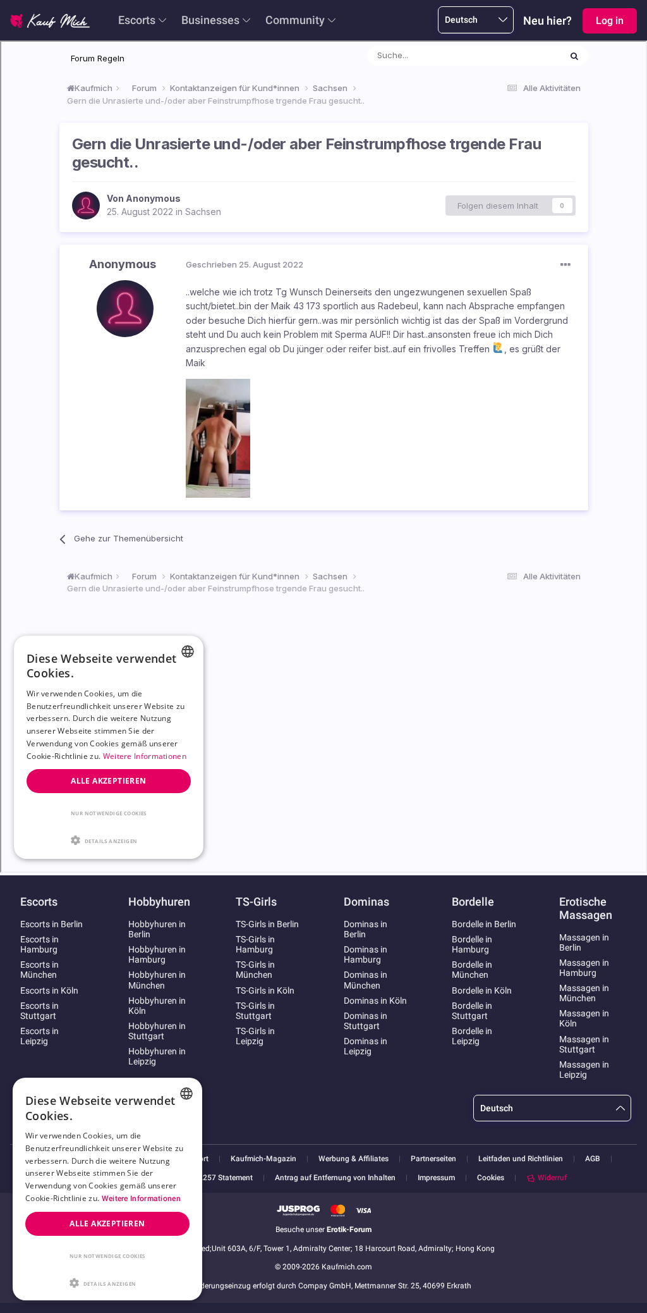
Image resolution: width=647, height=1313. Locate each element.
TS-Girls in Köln (265, 990)
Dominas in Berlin (365, 929)
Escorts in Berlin (51, 924)
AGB (592, 1159)
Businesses (210, 20)
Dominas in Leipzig (365, 1046)
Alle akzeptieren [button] (107, 1223)
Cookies (490, 1177)
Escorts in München (39, 969)
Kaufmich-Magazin (263, 1159)
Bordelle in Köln (482, 990)
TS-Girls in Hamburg (255, 944)
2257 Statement (225, 1178)
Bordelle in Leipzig (472, 1036)
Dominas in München (365, 980)
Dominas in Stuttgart (365, 1021)
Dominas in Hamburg (365, 954)
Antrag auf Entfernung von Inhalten (335, 1178)
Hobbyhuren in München (157, 980)
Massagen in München (584, 993)
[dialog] (107, 1189)
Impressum (436, 1178)
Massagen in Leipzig (584, 1069)
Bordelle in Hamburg (472, 944)
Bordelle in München (472, 969)
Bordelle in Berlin (484, 924)
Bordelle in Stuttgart (472, 1011)
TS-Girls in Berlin (267, 924)
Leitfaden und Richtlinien (520, 1159)
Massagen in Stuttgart (584, 1044)
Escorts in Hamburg (39, 944)
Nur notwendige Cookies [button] (107, 1255)
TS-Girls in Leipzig (255, 1036)
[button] (107, 1282)
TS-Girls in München (255, 969)
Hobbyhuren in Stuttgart (157, 1031)
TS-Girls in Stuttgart (255, 1011)
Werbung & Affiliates (353, 1159)
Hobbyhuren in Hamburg (157, 954)
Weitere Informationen (141, 1198)
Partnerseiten (433, 1159)
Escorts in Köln (49, 990)
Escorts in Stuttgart (39, 1011)
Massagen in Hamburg (584, 968)
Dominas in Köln (375, 1001)
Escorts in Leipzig (39, 1036)
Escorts (136, 20)
